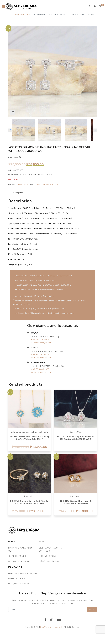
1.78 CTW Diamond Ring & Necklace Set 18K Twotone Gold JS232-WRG (75, 438)
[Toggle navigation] (3, 6)
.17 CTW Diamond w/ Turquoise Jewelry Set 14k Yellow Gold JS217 (29, 438)
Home (14, 14)
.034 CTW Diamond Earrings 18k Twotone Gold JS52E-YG (75, 502)
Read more (13, 157)
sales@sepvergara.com (41, 342)
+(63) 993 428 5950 (40, 339)
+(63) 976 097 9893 (40, 354)
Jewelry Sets (24, 14)
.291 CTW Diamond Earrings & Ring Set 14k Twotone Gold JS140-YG (29, 502)
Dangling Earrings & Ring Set (46, 184)
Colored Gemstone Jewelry (23, 432)
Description (17, 193)
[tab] (17, 192)
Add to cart (29, 518)
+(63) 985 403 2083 (40, 369)
